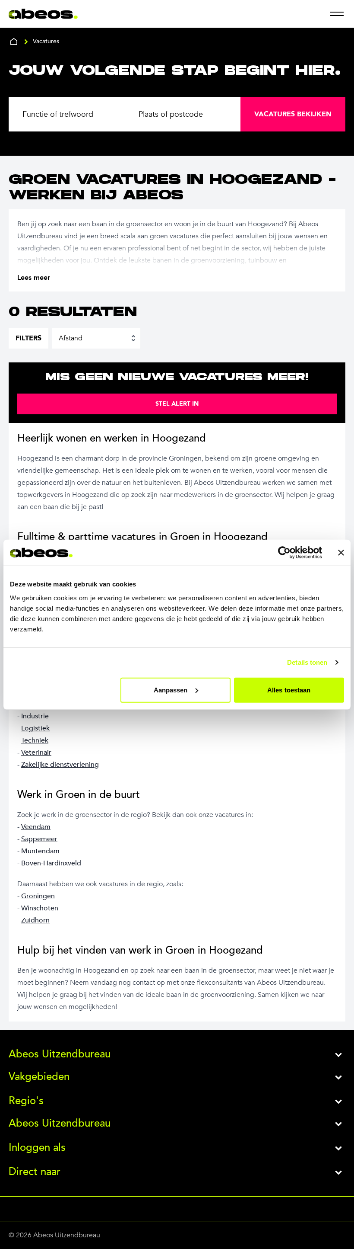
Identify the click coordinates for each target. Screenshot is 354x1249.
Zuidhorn (35, 920)
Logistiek (35, 728)
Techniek (34, 740)
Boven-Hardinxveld (51, 863)
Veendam (36, 827)
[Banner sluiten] (341, 553)
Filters (28, 338)
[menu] (336, 14)
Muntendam (40, 851)
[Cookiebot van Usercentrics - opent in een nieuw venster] (284, 552)
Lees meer (33, 277)
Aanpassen (171, 689)
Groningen (38, 896)
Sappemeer (39, 839)
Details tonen (307, 662)
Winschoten (39, 908)
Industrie (35, 716)
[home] (14, 41)
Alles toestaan (288, 689)
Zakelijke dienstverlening (60, 764)
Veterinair (36, 752)
